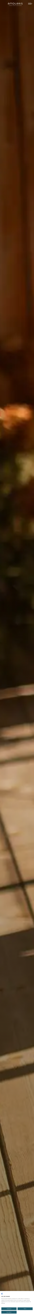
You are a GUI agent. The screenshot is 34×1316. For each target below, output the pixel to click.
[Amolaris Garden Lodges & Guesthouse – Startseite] (15, 5)
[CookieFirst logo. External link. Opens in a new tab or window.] (2, 1294)
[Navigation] (30, 4)
